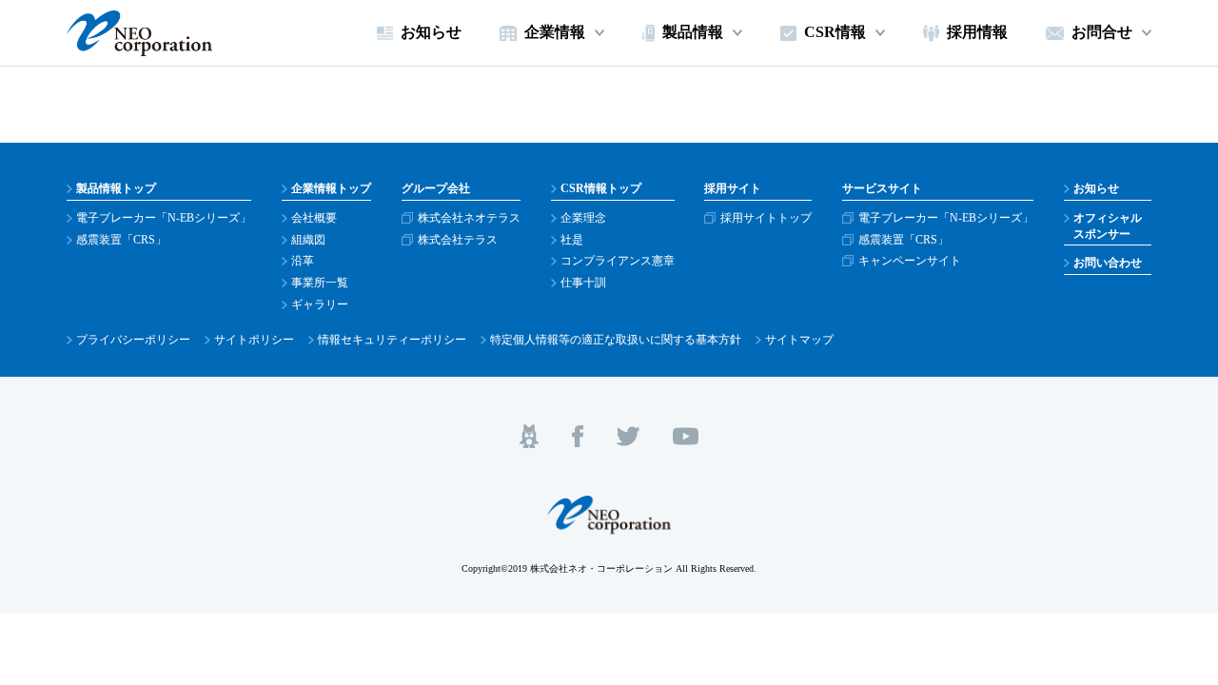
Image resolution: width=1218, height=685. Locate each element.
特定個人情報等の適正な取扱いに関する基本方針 (615, 339)
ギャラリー (319, 304)
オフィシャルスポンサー (1107, 226)
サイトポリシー (254, 339)
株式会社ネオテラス (469, 218)
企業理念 (583, 218)
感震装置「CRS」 (121, 239)
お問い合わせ (1107, 262)
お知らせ (1096, 188)
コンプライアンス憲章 (617, 260)
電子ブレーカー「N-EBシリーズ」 (163, 218)
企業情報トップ (331, 188)
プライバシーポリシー (133, 339)
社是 (571, 239)
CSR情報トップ (600, 188)
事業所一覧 (319, 282)
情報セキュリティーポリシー (392, 339)
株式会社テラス (458, 239)
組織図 (308, 239)
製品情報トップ (116, 188)
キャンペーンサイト (909, 260)
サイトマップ (799, 339)
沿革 (302, 260)
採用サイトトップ (766, 218)
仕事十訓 (583, 282)
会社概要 (314, 218)
